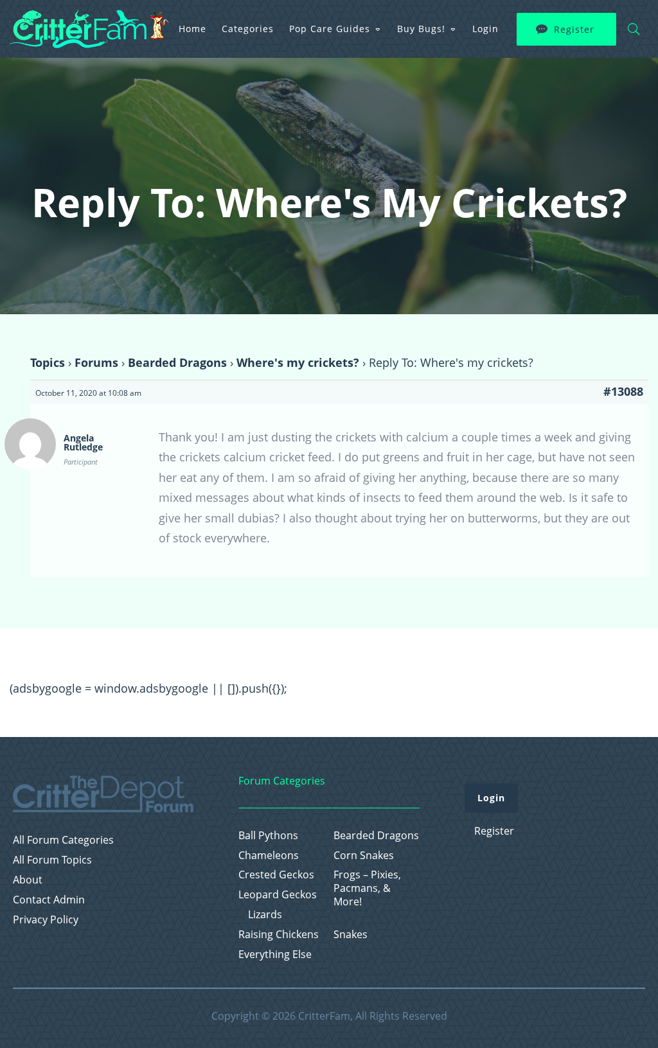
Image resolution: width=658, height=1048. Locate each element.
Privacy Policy (45, 920)
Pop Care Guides (329, 28)
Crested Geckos (276, 875)
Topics (47, 362)
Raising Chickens (278, 934)
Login (485, 28)
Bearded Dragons (177, 362)
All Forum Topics (52, 860)
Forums (96, 362)
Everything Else (275, 954)
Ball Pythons (268, 835)
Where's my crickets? (297, 362)
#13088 (623, 391)
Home (192, 28)
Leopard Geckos (277, 894)
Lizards (265, 914)
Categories (248, 28)
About (27, 880)
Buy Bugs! (421, 28)
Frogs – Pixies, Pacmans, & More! (367, 888)
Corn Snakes (363, 855)
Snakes (350, 934)
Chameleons (268, 855)
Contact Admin (49, 900)
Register (574, 29)
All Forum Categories (63, 840)
